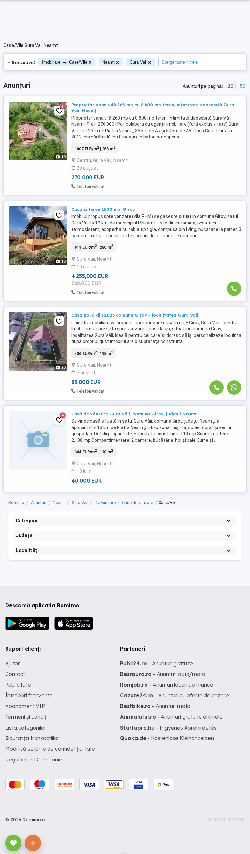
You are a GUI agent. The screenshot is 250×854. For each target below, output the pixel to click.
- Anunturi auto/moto (162, 674)
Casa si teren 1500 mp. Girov (103, 209)
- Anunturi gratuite (156, 663)
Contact (15, 674)
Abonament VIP (25, 706)
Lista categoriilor (25, 727)
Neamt (108, 62)
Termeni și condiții (27, 717)
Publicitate (18, 684)
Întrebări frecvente (29, 695)
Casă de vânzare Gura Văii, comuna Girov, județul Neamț (134, 413)
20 (230, 86)
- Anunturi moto (155, 706)
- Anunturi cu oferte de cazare (174, 695)
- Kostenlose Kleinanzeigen (167, 738)
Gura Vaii (138, 62)
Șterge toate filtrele (180, 62)
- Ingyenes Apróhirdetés (168, 727)
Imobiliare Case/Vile (64, 62)
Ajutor (12, 663)
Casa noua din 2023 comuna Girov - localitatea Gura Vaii (134, 315)
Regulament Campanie (33, 759)
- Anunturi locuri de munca (166, 684)
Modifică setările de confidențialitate (50, 748)
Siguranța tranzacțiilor (32, 738)
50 (242, 86)
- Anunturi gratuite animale (171, 717)
